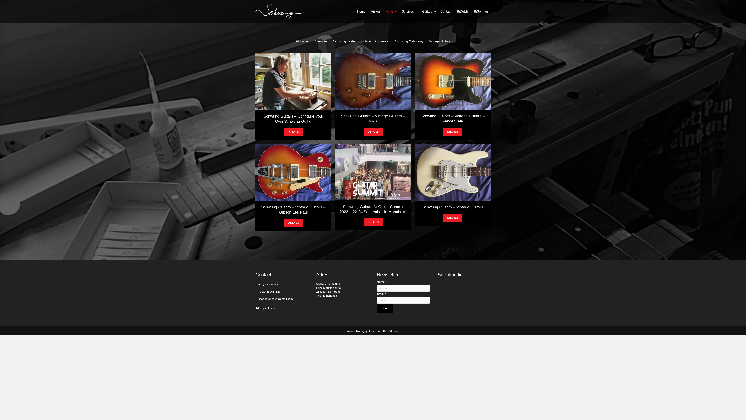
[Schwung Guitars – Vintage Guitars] (453, 171)
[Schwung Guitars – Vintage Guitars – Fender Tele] (453, 80)
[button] (396, 11)
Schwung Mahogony (409, 41)
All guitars (303, 41)
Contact (445, 11)
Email (381, 293)
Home (361, 11)
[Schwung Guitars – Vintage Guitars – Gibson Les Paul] (293, 171)
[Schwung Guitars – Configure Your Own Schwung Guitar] (293, 81)
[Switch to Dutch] (462, 11)
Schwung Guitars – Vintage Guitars (452, 207)
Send (385, 308)
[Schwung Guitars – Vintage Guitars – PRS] (373, 80)
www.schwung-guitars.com (363, 330)
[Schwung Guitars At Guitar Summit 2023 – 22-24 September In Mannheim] (373, 171)
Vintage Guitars (439, 41)
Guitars (427, 11)
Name (382, 282)
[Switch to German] (481, 11)
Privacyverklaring (265, 308)
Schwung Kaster (344, 41)
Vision (375, 11)
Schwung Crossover (375, 41)
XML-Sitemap (390, 330)
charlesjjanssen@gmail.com (275, 298)
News (389, 11)
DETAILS (295, 131)
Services (408, 11)
